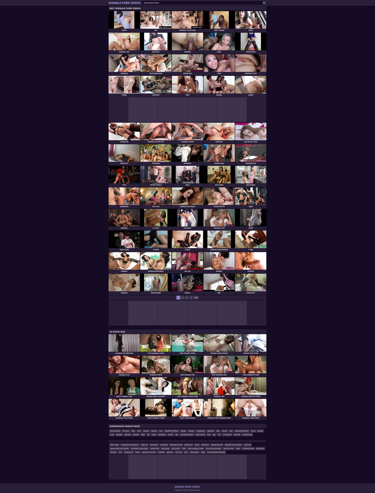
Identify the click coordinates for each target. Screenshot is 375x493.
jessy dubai (176, 448)
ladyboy (154, 431)
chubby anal (128, 452)
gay (214, 435)
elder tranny (200, 435)
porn (186, 452)
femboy (191, 431)
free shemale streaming (216, 452)
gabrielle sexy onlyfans (233, 445)
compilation (200, 431)
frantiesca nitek (248, 448)
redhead (161, 452)
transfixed (164, 445)
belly (184, 448)
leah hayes (154, 445)
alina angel (165, 448)
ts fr (219, 435)
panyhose (162, 435)
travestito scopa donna (139, 448)
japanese (210, 431)
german (128, 435)
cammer (113, 452)
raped (137, 452)
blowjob (119, 435)
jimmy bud (188, 445)
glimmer (170, 452)
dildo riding (114, 445)
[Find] (264, 2)
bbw (218, 431)
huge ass (144, 445)
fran (208, 435)
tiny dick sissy (229, 448)
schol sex (247, 445)
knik (120, 452)
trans (112, 435)
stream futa (154, 448)
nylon (154, 435)
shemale (237, 435)
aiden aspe (260, 448)
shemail (136, 435)
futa (230, 431)
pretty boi (205, 445)
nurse (253, 431)
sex (148, 435)
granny (260, 431)
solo (160, 431)
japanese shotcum (149, 452)
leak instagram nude (195, 448)
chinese (146, 431)
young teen (227, 435)
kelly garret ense (176, 445)
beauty (224, 431)
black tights (194, 452)
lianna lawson (115, 431)
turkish (170, 435)
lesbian (183, 431)
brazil (238, 448)
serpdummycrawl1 (242, 431)
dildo (143, 435)
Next (196, 297)
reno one (178, 452)
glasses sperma (217, 445)
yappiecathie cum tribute (119, 448)
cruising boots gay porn (130, 445)
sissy (133, 431)
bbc (176, 435)
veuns (197, 445)
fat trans (126, 431)
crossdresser (247, 435)
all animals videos (187, 435)
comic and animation (213, 448)
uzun (139, 431)
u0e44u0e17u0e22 (171, 431)
